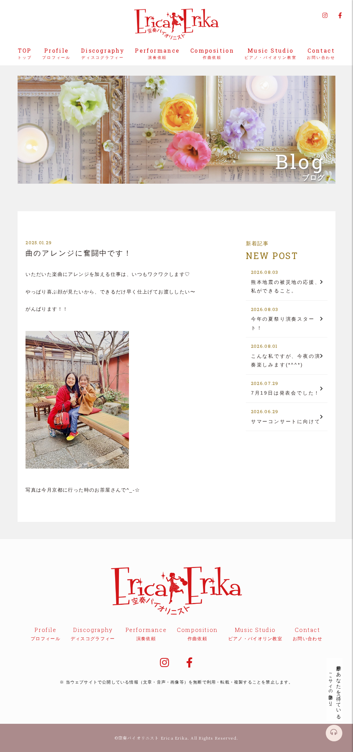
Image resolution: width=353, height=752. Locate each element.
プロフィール (56, 54)
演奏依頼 (157, 54)
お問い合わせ (321, 54)
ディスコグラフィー (102, 54)
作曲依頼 (212, 54)
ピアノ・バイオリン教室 (270, 54)
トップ (25, 54)
